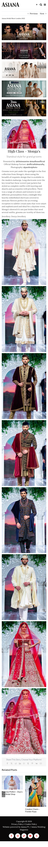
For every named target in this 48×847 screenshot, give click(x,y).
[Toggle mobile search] (41, 4)
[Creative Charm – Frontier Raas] (35, 791)
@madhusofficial (37, 161)
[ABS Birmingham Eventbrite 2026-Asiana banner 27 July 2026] (24, 81)
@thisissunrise (22, 161)
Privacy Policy (17, 824)
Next (42, 13)
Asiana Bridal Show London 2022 (13, 18)
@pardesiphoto (30, 167)
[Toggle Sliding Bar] (37, 4)
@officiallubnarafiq (35, 164)
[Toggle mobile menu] (45, 4)
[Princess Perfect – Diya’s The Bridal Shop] (12, 783)
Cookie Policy (31, 824)
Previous (34, 13)
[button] (3, 794)
